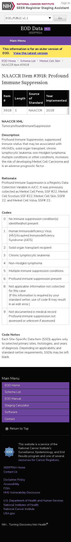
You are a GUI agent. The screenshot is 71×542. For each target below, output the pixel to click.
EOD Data (35, 28)
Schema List (27, 61)
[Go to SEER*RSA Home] (35, 6)
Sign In (65, 3)
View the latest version (30, 53)
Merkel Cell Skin (50, 61)
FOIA (7, 488)
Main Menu (18, 41)
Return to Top (19, 428)
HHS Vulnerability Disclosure (22, 492)
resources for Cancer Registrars (38, 460)
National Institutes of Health (21, 505)
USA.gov (9, 513)
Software (11, 412)
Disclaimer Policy (14, 480)
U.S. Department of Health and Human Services (33, 500)
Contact (10, 419)
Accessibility (11, 484)
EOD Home (9, 61)
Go (60, 18)
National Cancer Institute (19, 509)
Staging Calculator (17, 405)
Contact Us (10, 472)
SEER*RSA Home (14, 467)
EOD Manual (13, 399)
